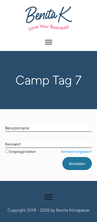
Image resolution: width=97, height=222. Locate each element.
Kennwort (13, 144)
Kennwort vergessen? (76, 151)
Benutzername (17, 127)
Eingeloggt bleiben (22, 151)
